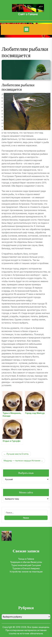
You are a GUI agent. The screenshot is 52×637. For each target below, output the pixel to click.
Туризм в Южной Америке (26, 568)
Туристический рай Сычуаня (26, 565)
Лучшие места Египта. (17, 454)
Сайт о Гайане (28, 14)
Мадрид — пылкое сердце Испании (22, 460)
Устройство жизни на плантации (26, 571)
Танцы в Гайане (26, 559)
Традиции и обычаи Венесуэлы (26, 562)
